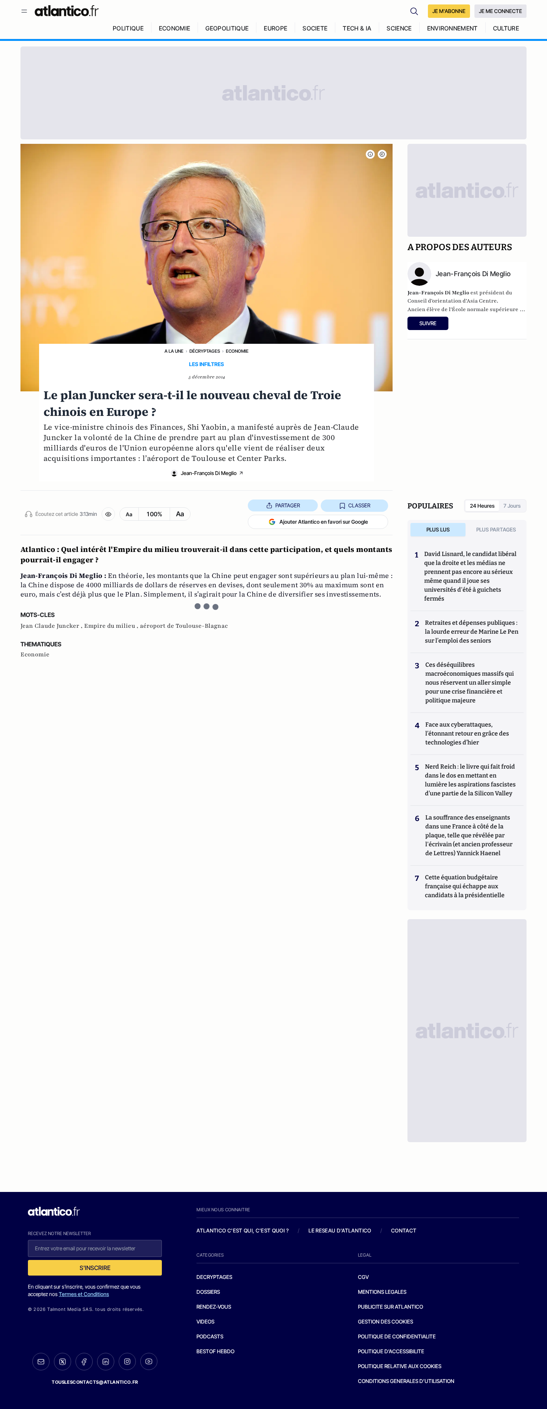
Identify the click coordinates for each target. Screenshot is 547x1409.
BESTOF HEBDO (215, 1351)
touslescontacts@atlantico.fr (95, 1382)
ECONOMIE (175, 28)
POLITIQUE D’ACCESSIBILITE (391, 1351)
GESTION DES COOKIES (385, 1321)
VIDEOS (205, 1321)
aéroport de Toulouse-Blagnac (184, 626)
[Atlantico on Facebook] (84, 1361)
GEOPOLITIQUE (227, 28)
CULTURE (506, 28)
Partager (287, 505)
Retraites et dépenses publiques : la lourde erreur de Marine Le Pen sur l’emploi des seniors (471, 631)
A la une (173, 351)
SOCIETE (315, 28)
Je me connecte (500, 11)
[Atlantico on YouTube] (148, 1361)
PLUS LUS (438, 529)
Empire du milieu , (112, 626)
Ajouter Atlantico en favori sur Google (323, 521)
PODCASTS (209, 1336)
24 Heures (482, 505)
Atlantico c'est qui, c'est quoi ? (242, 1230)
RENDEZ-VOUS (213, 1306)
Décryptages (204, 351)
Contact (403, 1230)
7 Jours (512, 505)
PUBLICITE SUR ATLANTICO (390, 1306)
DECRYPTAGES (214, 1277)
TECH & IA (357, 28)
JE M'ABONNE (449, 11)
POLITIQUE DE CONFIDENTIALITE (397, 1336)
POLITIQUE (128, 28)
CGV (363, 1277)
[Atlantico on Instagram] (127, 1361)
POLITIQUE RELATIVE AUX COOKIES (399, 1366)
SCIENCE (399, 28)
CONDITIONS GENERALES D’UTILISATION (406, 1381)
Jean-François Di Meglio (209, 473)
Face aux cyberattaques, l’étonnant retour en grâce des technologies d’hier (467, 733)
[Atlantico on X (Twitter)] (62, 1361)
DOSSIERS (208, 1292)
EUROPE (275, 28)
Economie (237, 351)
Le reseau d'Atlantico (339, 1230)
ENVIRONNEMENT (452, 28)
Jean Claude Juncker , (52, 626)
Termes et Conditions (84, 1294)
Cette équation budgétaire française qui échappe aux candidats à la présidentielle (465, 886)
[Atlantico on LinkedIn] (105, 1361)
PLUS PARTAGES (496, 529)
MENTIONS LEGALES (382, 1292)
